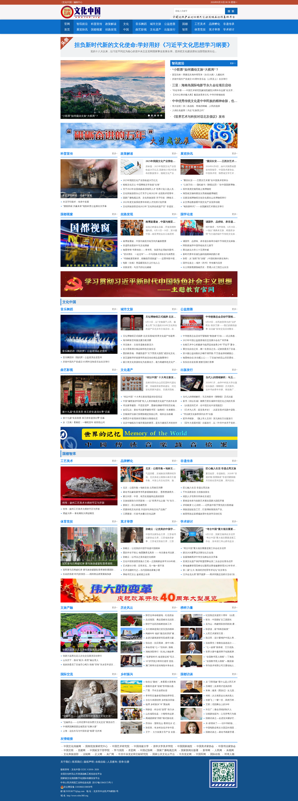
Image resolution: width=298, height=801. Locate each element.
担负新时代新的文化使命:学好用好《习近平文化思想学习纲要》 (153, 45)
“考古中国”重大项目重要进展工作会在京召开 (221, 529)
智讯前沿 (82, 23)
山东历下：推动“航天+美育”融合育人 (81, 660)
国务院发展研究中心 (96, 746)
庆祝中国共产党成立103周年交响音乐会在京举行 (86, 362)
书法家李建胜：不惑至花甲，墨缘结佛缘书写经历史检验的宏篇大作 (150, 405)
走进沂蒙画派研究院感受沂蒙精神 (161, 638)
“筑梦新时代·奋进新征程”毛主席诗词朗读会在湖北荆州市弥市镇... (161, 657)
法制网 (86, 754)
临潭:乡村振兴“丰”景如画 (158, 704)
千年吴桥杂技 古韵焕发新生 (196, 492)
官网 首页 (67, 26)
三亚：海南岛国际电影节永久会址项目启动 (201, 85)
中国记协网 (146, 750)
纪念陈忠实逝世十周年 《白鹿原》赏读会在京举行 (221, 615)
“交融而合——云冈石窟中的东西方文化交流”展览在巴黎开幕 (90, 722)
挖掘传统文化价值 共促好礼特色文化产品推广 (145, 509)
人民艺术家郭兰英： (215, 633)
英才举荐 (214, 29)
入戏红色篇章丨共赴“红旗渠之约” (188, 110)
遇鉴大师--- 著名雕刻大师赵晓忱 (78, 513)
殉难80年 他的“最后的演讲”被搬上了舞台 (161, 633)
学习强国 (119, 750)
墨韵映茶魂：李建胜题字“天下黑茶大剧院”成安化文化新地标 (150, 353)
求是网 (132, 750)
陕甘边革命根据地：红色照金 (160, 615)
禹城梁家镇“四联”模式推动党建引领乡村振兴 (161, 718)
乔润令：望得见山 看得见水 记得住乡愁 (161, 723)
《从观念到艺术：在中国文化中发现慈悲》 (203, 405)
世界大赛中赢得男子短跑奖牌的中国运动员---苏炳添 (221, 652)
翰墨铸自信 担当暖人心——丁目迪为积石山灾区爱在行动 (210, 358)
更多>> (233, 63)
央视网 (230, 750)
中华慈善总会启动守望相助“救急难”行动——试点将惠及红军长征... (221, 316)
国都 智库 (185, 26)
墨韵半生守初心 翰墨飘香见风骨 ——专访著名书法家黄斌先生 (150, 553)
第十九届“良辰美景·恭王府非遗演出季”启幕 (84, 418)
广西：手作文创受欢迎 (156, 690)
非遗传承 (228, 23)
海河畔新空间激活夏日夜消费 (137, 340)
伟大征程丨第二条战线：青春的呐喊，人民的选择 (196, 106)
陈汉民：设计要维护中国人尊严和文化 (221, 638)
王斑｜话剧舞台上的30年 (218, 704)
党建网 (81, 750)
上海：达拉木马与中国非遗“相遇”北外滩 (82, 731)
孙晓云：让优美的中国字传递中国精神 (161, 529)
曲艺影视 (141, 29)
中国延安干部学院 (100, 750)
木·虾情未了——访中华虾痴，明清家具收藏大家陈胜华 (221, 723)
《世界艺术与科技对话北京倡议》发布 (198, 116)
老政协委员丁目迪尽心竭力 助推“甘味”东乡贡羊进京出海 (90, 664)
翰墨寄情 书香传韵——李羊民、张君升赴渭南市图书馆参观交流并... (150, 250)
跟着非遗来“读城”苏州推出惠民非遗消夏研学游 (161, 686)
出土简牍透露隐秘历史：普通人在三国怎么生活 (205, 267)
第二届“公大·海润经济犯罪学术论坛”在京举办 (205, 570)
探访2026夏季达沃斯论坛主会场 (198, 553)
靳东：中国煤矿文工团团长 (219, 620)
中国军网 (201, 754)
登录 (121, 761)
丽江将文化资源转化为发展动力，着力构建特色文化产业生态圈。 (150, 362)
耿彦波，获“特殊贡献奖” (217, 629)
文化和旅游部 (71, 754)
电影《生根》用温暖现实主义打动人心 (141, 263)
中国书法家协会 (227, 746)
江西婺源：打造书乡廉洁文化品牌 (139, 514)
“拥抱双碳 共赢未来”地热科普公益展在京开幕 (85, 206)
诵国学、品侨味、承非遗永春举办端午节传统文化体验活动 (221, 221)
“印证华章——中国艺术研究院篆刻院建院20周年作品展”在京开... (203, 90)
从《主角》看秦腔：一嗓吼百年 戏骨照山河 (84, 422)
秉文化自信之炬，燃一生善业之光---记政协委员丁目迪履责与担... (210, 349)
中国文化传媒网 (72, 746)
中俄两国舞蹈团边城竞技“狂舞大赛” (80, 726)
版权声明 (89, 761)
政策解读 (110, 23)
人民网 (218, 750)
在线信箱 (100, 761)
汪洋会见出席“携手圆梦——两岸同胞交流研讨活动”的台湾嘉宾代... (210, 574)
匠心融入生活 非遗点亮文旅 (221, 468)
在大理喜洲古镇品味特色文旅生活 (139, 349)
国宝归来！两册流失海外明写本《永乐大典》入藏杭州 (91, 116)
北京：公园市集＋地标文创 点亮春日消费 (161, 468)
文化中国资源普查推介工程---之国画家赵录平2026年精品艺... (150, 561)
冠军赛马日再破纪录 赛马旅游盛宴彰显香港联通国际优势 (90, 570)
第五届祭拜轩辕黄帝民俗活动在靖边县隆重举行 (146, 358)
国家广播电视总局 (167, 750)
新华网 (206, 750)
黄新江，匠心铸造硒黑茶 (135, 505)
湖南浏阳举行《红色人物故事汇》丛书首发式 (161, 652)
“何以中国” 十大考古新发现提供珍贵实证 (161, 377)
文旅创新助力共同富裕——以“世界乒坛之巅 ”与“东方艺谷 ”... (150, 501)
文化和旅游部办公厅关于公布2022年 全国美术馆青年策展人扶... (150, 193)
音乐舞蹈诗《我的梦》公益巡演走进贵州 (82, 357)
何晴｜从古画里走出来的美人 (220, 696)
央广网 (110, 754)
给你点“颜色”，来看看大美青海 (161, 682)
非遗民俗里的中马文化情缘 (136, 245)
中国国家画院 (184, 746)
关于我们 (65, 761)
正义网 (98, 754)
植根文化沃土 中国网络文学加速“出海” (141, 185)
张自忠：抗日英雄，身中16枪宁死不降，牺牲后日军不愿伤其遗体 (161, 643)
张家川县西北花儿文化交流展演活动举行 (82, 656)
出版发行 (169, 29)
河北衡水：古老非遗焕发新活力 (138, 345)
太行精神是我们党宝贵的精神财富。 (161, 629)
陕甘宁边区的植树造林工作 (159, 624)
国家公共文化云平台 (163, 754)
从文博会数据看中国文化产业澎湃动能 (201, 202)
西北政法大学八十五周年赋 (196, 250)
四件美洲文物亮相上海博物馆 (197, 189)
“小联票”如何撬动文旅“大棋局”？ (195, 69)
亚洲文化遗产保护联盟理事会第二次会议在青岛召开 (208, 561)
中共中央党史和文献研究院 (133, 754)
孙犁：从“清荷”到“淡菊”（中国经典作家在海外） (206, 258)
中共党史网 (185, 754)
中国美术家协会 (205, 746)
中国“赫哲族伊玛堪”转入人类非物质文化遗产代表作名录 (150, 401)
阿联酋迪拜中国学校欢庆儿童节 (198, 245)
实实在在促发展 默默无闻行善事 (198, 362)
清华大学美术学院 (163, 746)
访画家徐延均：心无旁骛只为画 (221, 714)
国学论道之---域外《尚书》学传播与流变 (202, 263)
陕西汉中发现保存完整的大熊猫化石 (140, 418)
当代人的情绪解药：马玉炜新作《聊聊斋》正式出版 (221, 377)
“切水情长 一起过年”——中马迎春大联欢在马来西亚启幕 (150, 254)
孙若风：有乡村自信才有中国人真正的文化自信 (161, 728)
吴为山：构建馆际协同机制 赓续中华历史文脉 (221, 624)
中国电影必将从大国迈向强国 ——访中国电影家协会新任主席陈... (221, 728)
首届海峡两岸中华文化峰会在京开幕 (200, 557)
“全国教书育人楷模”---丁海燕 (220, 657)
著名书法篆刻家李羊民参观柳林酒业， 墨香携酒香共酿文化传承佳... (150, 492)
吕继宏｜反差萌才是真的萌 (219, 686)
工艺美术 (200, 23)
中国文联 (69, 750)
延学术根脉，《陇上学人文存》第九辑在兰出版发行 (208, 418)
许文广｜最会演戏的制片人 (219, 709)
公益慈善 (169, 23)
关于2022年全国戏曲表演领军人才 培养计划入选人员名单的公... (150, 189)
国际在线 (215, 754)
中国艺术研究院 (120, 746)
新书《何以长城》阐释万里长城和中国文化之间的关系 (209, 401)
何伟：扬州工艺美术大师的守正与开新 (81, 509)
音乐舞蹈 (141, 23)
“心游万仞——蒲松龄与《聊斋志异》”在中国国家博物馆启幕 (210, 185)
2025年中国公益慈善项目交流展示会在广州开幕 (205, 340)
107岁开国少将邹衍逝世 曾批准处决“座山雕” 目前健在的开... (161, 661)
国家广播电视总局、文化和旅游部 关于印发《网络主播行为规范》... (150, 198)
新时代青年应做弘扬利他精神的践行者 (201, 254)
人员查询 (112, 761)
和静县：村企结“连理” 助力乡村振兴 (161, 709)
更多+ (114, 153)
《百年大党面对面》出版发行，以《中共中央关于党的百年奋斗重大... (210, 423)
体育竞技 (200, 29)
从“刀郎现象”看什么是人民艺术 (221, 682)
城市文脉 (155, 23)
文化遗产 (155, 29)
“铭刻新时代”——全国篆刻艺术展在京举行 (203, 206)
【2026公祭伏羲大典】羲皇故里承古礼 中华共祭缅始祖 (198, 95)
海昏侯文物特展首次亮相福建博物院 (200, 193)
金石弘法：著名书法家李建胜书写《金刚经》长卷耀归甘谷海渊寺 (150, 410)
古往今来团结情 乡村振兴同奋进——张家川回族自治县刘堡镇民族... (161, 700)
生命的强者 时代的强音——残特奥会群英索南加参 (87, 574)
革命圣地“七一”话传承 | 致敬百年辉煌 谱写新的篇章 (161, 647)
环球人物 (229, 754)
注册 (126, 761)
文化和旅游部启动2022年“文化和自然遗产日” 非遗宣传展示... (150, 206)
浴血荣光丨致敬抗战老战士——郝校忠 (221, 643)
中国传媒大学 (141, 746)
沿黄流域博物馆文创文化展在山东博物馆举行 (204, 198)
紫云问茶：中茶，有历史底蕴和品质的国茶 (143, 496)
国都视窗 (96, 29)
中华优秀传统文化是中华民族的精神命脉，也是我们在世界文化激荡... (204, 101)
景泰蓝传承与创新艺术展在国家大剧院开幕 (203, 501)
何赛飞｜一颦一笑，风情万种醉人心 (221, 700)
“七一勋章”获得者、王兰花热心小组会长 (221, 647)
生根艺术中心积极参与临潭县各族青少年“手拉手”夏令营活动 (210, 345)
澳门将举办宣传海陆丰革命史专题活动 (161, 665)
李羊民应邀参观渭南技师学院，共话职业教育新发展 (161, 696)
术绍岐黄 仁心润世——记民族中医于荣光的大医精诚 (208, 505)
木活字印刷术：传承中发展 (76, 202)
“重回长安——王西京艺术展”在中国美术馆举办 (221, 161)
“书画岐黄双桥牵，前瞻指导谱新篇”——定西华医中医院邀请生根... (150, 258)
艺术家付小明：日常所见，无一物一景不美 (143, 566)
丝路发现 (110, 29)
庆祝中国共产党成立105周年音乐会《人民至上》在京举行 (200, 79)
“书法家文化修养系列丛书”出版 (198, 414)
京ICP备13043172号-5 (102, 782)
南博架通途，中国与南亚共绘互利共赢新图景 (161, 221)
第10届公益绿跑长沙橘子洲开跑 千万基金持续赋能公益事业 (210, 353)
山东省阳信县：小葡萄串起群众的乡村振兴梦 (161, 714)
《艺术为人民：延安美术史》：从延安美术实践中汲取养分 (210, 410)
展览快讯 (82, 29)
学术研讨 (228, 29)
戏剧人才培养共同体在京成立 (197, 496)
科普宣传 (96, 23)
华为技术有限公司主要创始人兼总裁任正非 (221, 665)
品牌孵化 (214, 23)
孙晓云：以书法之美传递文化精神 (139, 557)
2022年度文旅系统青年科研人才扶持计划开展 (144, 202)
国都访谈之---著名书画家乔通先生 (221, 732)
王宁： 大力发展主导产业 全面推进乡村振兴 (161, 732)
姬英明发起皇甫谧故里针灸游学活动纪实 (202, 514)
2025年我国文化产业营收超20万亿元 (161, 161)
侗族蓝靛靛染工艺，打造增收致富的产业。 (203, 509)
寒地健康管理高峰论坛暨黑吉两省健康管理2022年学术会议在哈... (210, 566)
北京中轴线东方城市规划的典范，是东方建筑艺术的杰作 (150, 423)
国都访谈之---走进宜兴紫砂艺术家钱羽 (221, 718)
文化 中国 (126, 26)
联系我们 (77, 761)
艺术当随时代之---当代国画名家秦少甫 (141, 570)
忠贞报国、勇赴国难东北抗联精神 (161, 620)
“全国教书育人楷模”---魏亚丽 (220, 661)
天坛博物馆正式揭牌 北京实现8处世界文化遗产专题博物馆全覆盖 (161, 316)
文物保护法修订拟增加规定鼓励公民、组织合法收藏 (148, 414)
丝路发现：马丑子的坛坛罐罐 (137, 267)
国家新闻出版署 (189, 750)
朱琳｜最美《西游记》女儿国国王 (221, 690)
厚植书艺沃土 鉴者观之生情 (136, 574)
